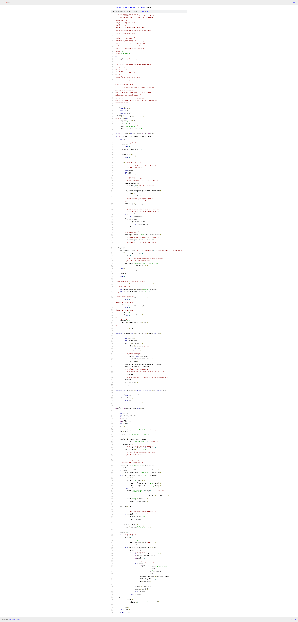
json (295, 619)
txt (291, 619)
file (143, 11)
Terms (18, 619)
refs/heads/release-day (130, 7)
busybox (118, 7)
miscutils (144, 7)
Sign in (294, 2)
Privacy (13, 619)
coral (112, 7)
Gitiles (9, 619)
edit (147, 11)
